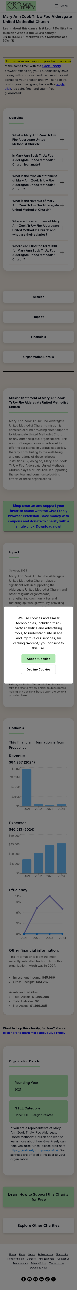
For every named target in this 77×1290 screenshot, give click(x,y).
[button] (38, 645)
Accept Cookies (38, 658)
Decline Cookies (38, 669)
